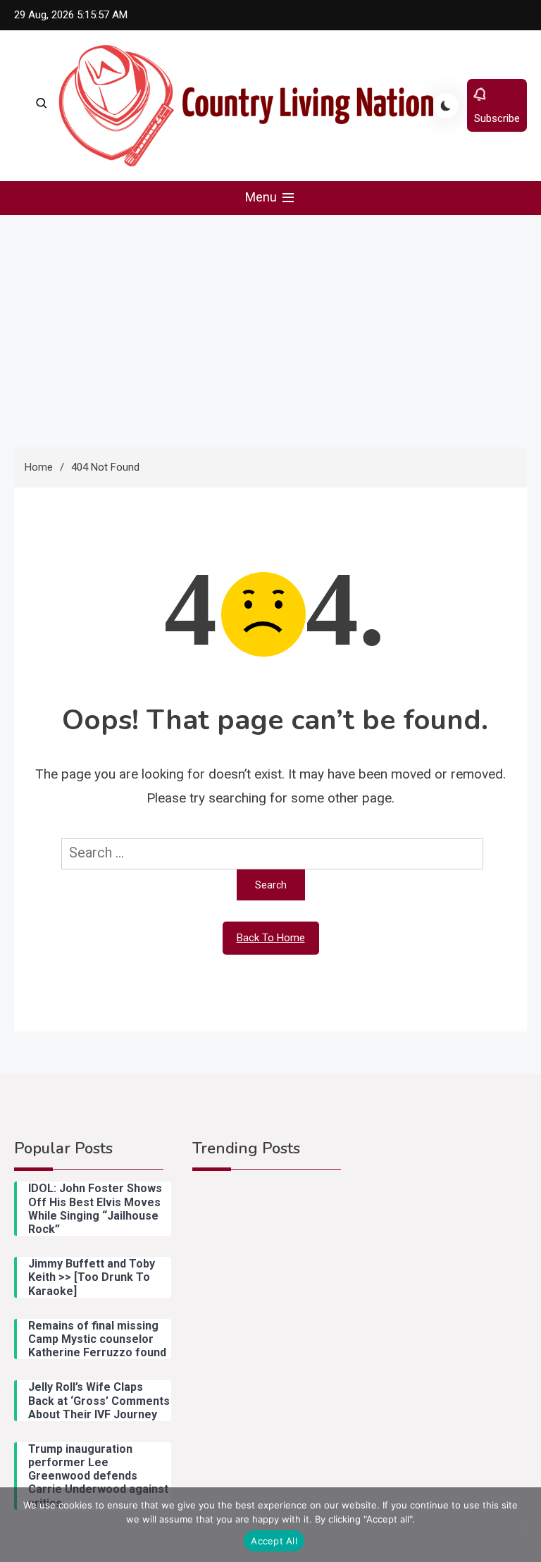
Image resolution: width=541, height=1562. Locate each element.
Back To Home (271, 937)
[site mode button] (446, 105)
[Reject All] (523, 1525)
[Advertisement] (270, 320)
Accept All (274, 1540)
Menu (262, 197)
